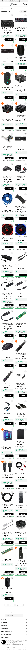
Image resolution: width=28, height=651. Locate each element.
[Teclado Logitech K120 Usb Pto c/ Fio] (7, 57)
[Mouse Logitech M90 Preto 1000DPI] (7, 354)
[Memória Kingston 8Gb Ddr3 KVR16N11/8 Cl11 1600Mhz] (20, 324)
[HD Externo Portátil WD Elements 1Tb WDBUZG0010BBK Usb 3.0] (20, 444)
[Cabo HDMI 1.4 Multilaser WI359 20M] (7, 475)
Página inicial (3, 8)
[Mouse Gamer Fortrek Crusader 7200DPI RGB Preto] (7, 86)
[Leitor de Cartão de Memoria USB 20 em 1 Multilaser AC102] (20, 504)
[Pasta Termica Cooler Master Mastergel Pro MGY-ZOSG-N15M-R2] (7, 384)
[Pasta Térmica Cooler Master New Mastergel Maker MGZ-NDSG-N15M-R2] (20, 354)
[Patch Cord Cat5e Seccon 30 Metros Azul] (7, 207)
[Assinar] (21, 615)
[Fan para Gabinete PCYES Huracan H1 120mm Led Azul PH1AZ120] (20, 237)
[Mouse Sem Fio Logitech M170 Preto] (20, 57)
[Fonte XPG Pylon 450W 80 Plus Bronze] (20, 86)
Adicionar (9, 39)
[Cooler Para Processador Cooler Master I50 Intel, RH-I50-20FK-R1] (20, 532)
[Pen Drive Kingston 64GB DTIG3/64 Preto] (20, 147)
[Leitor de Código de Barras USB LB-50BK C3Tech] (7, 177)
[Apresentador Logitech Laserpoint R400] (20, 561)
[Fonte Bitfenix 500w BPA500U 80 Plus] (20, 117)
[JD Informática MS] (13, 4)
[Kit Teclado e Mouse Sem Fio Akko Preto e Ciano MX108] (7, 28)
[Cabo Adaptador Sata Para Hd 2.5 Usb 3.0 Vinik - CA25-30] (7, 324)
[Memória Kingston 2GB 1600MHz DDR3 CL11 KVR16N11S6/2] (7, 561)
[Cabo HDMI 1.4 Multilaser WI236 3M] (20, 475)
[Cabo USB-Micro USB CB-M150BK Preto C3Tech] (20, 265)
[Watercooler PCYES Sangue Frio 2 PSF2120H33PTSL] (20, 177)
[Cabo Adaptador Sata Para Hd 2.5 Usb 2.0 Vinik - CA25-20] (20, 294)
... (15, 605)
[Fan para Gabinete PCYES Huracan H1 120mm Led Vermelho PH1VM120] (7, 237)
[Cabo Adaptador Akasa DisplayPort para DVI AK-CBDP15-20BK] (20, 384)
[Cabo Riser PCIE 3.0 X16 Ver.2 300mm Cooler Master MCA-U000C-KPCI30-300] (20, 207)
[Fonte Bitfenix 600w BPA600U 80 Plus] (7, 117)
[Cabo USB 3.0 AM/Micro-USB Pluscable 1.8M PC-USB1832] (7, 413)
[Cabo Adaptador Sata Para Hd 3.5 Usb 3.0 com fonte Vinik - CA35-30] (7, 294)
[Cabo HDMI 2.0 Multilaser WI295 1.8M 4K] (7, 504)
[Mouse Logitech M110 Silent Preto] (7, 589)
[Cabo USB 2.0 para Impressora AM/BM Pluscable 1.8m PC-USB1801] (20, 413)
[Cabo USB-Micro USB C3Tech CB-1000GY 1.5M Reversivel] (7, 532)
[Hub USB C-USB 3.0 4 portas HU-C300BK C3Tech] (7, 265)
